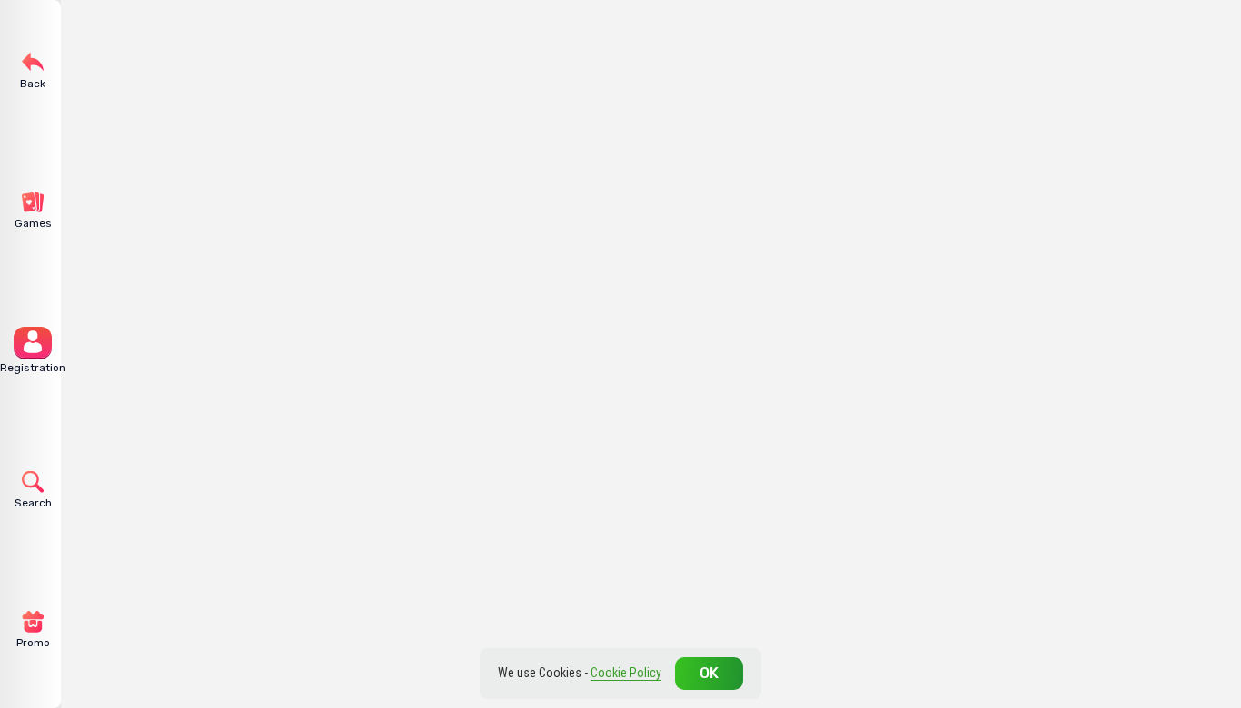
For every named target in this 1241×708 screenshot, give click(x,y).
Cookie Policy (626, 672)
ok (709, 673)
